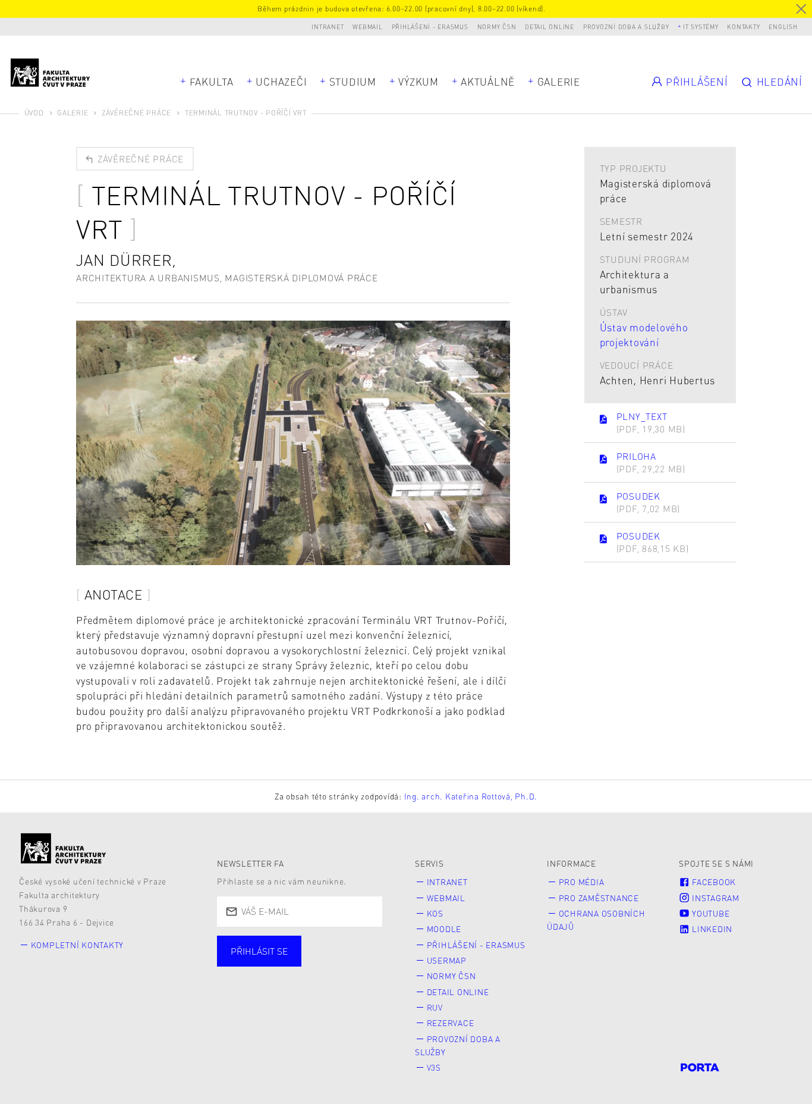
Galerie (558, 81)
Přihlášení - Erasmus (430, 26)
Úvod (34, 112)
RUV (435, 1007)
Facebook (713, 882)
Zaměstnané (337, 964)
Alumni (251, 982)
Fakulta (212, 81)
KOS (435, 913)
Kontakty (743, 26)
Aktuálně (488, 81)
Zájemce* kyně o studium (292, 1000)
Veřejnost (322, 982)
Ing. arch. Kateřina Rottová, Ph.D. (471, 796)
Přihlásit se (259, 951)
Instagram (714, 898)
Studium (352, 81)
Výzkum (418, 81)
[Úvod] (63, 848)
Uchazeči (281, 81)
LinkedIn (711, 929)
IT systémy (701, 26)
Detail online (549, 26)
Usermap (447, 960)
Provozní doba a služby (626, 26)
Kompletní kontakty (77, 945)
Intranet (327, 26)
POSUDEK (648, 502)
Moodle (444, 929)
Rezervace (450, 1023)
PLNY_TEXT (650, 422)
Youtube (709, 913)
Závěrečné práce (136, 112)
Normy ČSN (497, 26)
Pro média (582, 882)
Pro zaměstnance (599, 898)
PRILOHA (650, 462)
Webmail (367, 26)
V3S (434, 1067)
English (783, 26)
